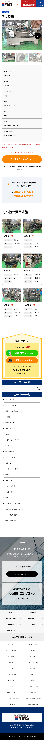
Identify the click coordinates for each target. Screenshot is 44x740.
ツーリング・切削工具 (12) (13, 503)
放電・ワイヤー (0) (11, 428)
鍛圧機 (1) (8, 463)
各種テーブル (11, 692)
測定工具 (33, 692)
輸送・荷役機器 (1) (11, 521)
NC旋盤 (33, 650)
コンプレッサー (11, 680)
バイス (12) (8, 480)
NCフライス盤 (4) (10, 405)
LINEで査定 (24, 353)
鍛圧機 (33, 674)
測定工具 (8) (9, 498)
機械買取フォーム (11, 618)
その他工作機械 (11, 674)
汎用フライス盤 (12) (11, 411)
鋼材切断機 (33, 668)
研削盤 (11, 662)
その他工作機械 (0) (11, 457)
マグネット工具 (33, 686)
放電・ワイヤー (33, 656)
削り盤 (11, 668)
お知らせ (33, 624)
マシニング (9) (9, 399)
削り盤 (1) (8, 446)
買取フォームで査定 (24, 360)
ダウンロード (8, 135)
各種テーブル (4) (10, 492)
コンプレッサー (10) (11, 469)
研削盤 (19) (8, 434)
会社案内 (33, 612)
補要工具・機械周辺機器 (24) (14, 509)
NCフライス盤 (33, 644)
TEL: (22, 192)
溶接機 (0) (8, 474)
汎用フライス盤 (11, 650)
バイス (11, 686)
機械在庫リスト (33, 618)
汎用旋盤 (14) (9, 422)
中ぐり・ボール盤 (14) (12, 440)
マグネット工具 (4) (11, 486)
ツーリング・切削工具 (11, 698)
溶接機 (33, 680)
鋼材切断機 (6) (9, 451)
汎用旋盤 (6, 12)
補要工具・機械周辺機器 (33, 698)
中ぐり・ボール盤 (33, 662)
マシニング (11, 644)
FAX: (22, 196)
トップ (11, 612)
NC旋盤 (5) (8, 417)
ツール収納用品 (11, 704)
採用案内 (11, 624)
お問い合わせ (11, 630)
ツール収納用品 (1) (11, 515)
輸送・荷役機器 (33, 704)
